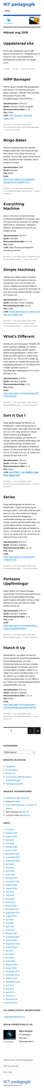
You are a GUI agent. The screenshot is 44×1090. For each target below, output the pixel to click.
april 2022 (10, 898)
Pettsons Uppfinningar (15, 581)
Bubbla (17, 801)
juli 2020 (9, 950)
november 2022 (12, 881)
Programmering (33, 257)
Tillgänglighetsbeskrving (14, 1016)
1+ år (14, 714)
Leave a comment (27, 69)
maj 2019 (10, 988)
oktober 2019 (11, 978)
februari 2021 (11, 933)
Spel (28, 124)
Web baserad (27, 191)
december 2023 (12, 853)
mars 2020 (10, 961)
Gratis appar (29, 188)
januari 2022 (11, 905)
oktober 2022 (11, 884)
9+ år (14, 257)
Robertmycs (11, 797)
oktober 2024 (11, 832)
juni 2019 (10, 985)
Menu (7, 11)
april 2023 (10, 871)
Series (9, 497)
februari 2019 (11, 999)
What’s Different (19, 336)
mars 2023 (10, 874)
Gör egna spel (17, 188)
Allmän (15, 69)
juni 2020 (10, 954)
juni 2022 (10, 891)
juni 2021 (10, 919)
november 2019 (12, 974)
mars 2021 (10, 929)
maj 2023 (10, 867)
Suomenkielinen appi (12, 127)
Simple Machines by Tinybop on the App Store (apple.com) (21, 313)
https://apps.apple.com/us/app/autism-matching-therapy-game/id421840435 (19, 706)
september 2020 (13, 943)
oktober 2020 (11, 940)
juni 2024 (10, 839)
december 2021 (12, 909)
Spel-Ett (25, 811)
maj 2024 (10, 843)
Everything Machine (13, 206)
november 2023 (12, 857)
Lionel (8, 804)
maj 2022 (10, 895)
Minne (23, 124)
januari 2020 (11, 967)
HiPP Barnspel (16, 79)
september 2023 (13, 860)
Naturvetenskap (9, 323)
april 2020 (10, 957)
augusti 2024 (11, 836)
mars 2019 (10, 995)
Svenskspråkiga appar (30, 127)
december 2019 (12, 971)
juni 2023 (10, 864)
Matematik (7, 484)
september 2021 (13, 912)
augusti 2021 (11, 916)
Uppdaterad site (18, 43)
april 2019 (10, 992)
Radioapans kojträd (14, 783)
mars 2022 (10, 902)
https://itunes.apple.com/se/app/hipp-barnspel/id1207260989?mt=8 (19, 180)
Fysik (29, 321)
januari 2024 (11, 850)
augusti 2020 (11, 947)
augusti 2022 (11, 888)
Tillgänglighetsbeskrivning (12, 1085)
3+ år (14, 402)
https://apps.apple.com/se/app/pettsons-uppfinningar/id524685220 (20, 627)
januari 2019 (11, 1002)
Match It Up (14, 648)
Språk (34, 402)
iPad (18, 124)
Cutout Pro (24, 797)
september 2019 (13, 981)
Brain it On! (11, 773)
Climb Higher (11, 769)
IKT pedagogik (19, 4)
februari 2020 (11, 964)
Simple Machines (19, 269)
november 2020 (12, 936)
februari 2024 (11, 846)
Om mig (7, 1072)
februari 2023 (11, 877)
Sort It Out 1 (14, 415)
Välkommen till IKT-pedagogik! (18, 1060)
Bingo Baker (15, 140)
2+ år (14, 124)
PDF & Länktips (10, 1066)
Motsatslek (10, 766)
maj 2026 (10, 829)
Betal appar (22, 257)
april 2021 (10, 926)
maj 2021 (10, 922)
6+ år (14, 321)
